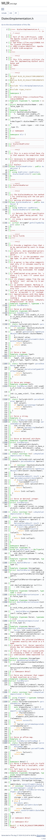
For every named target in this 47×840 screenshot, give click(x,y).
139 (4, 442)
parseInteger (30, 405)
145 (4, 459)
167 (4, 517)
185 (4, 563)
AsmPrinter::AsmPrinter (28, 172)
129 (4, 422)
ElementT (22, 698)
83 (4, 305)
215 (4, 660)
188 (4, 570)
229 (4, 702)
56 (4, 202)
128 (4, 420)
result (36, 476)
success (26, 720)
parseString (30, 427)
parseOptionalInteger (24, 525)
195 (4, 594)
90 (4, 324)
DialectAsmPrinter (24, 166)
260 (4, 778)
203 (4, 621)
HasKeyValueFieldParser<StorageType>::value (27, 787)
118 (4, 399)
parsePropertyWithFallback (22, 778)
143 (4, 454)
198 (4, 602)
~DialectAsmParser (20, 210)
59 (4, 210)
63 (4, 223)
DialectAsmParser (23, 202)
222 (4, 681)
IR (16, 13)
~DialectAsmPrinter (21, 174)
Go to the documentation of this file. (15, 24)
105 (4, 364)
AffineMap (33, 741)
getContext (27, 332)
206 (4, 628)
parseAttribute (31, 805)
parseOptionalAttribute (25, 478)
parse (37, 364)
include (4, 13)
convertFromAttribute (31, 784)
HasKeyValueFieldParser (27, 660)
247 (4, 743)
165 (4, 512)
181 (4, 549)
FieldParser (22, 305)
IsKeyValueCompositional (28, 621)
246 (4, 741)
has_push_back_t (23, 549)
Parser (17, 630)
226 (4, 692)
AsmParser (16, 326)
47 (4, 174)
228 (4, 698)
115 (4, 386)
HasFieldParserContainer (28, 594)
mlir (11, 13)
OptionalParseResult (23, 476)
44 (4, 166)
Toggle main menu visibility (3, 9)
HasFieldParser (23, 563)
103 (4, 356)
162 (4, 502)
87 (4, 313)
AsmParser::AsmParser (27, 208)
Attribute (18, 803)
